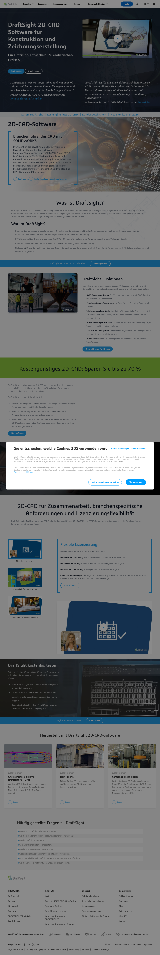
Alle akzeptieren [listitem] (136, 482)
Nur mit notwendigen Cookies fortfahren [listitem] (128, 449)
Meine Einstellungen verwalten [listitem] (105, 482)
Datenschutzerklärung (23, 472)
